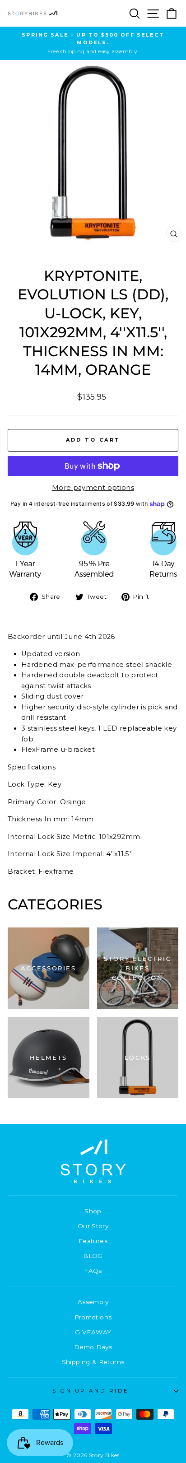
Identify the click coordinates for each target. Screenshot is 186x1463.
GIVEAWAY (93, 1332)
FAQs (93, 1270)
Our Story (93, 1226)
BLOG (92, 1255)
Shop (92, 1211)
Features (93, 1240)
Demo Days (93, 1347)
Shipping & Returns (93, 1361)
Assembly (93, 1301)
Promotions (93, 1317)
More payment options (93, 488)
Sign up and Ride (90, 1391)
